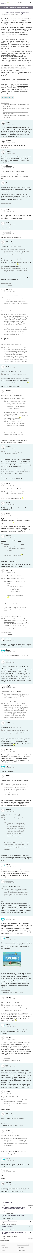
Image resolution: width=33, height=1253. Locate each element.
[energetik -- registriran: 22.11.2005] (3, 233)
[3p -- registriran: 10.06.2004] (3, 183)
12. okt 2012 (11, 14)
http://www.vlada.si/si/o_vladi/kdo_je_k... (12, 266)
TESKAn (8, 810)
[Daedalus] (3, 152)
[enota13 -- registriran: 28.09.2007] (3, 514)
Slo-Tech (3, 18)
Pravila (3, 1245)
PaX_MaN (8, 483)
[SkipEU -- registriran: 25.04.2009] (3, 1131)
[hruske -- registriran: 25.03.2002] (3, 210)
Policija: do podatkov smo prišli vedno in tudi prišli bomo (16, 115)
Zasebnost (13, 1224)
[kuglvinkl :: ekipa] (3, 767)
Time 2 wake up (5, 1109)
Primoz (8, 864)
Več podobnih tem (4, 1240)
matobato (8, 390)
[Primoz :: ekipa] (3, 865)
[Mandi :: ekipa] (3, 938)
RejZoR (8, 122)
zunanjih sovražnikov (23, 67)
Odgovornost (4, 1247)
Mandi (7, 938)
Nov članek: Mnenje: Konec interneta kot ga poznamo (14, 1232)
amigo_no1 (9, 241)
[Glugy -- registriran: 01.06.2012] (3, 1066)
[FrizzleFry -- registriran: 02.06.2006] (3, 662)
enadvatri (8, 639)
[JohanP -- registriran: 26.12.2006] (3, 503)
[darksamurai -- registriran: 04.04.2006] (3, 881)
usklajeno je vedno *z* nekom (21, 31)
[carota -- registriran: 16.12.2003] (3, 223)
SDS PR (3, 1175)
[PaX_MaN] (3, 484)
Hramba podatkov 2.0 (8, 1226)
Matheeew (9, 166)
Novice (8, 1213)
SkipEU (8, 1130)
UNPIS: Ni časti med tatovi (9, 1221)
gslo (7, 1170)
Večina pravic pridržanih (23, 1245)
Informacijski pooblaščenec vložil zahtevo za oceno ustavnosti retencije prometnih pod (14, 1208)
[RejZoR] (3, 123)
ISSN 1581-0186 (22, 1250)
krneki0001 (9, 140)
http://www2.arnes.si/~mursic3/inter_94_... (12, 616)
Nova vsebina (14, 1236)
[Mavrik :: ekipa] (3, 651)
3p (6, 182)
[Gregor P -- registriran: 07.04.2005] (3, 998)
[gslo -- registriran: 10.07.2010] (3, 1170)
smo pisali (13, 18)
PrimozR (4, 1235)
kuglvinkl (8, 766)
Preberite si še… (5, 103)
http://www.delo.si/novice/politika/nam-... (12, 218)
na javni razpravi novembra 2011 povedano (15, 54)
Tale (2, 745)
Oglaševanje (21, 1247)
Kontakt (3, 1250)
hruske (8, 210)
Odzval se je (4, 22)
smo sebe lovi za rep (12, 1188)
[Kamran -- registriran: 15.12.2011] (3, 723)
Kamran (8, 722)
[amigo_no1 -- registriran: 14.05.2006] (3, 242)
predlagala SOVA (25, 20)
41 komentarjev (6, 97)
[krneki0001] (3, 141)
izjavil (19, 246)
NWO (21, 14)
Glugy (7, 1065)
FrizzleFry (9, 661)
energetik (8, 232)
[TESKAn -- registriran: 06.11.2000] (3, 810)
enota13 (8, 513)
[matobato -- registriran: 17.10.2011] (3, 391)
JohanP (8, 502)
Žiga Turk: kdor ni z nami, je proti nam (15, 13)
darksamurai (9, 881)
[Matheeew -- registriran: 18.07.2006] (3, 167)
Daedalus (8, 151)
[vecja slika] (12, 959)
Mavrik (8, 650)
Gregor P (8, 997)
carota (7, 222)
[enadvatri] (3, 639)
